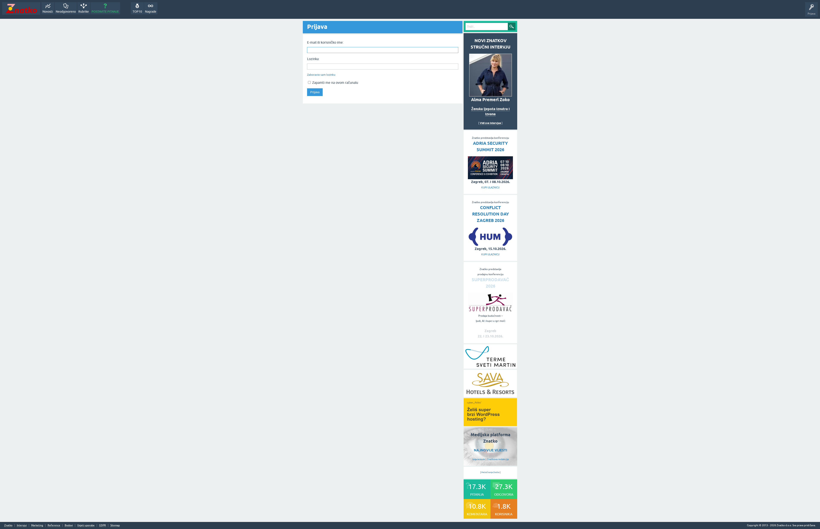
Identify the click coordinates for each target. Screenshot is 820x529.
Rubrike (83, 11)
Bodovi (69, 525)
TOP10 (137, 11)
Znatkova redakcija (498, 459)
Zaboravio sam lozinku (321, 74)
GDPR (102, 525)
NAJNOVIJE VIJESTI (490, 450)
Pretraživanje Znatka (490, 472)
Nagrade (150, 11)
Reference (54, 525)
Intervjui (22, 525)
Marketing (37, 525)
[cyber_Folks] (490, 425)
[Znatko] (21, 8)
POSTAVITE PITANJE (105, 11)
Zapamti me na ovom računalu (334, 82)
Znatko (8, 525)
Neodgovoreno (66, 11)
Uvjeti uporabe (86, 525)
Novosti (47, 11)
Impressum (478, 459)
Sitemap (115, 525)
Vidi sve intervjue (490, 123)
